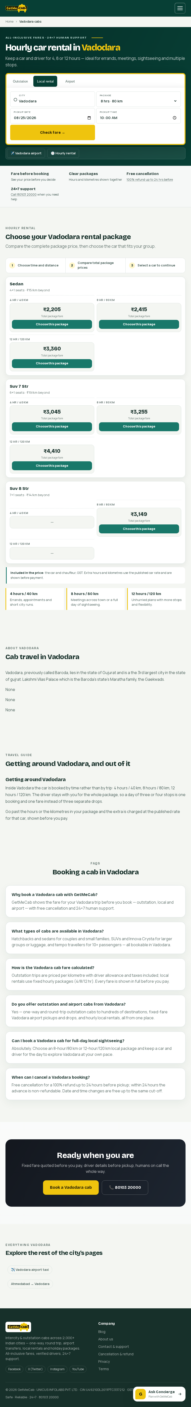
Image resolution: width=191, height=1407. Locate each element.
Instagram (57, 1369)
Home (9, 21)
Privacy (104, 1361)
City (22, 95)
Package (106, 95)
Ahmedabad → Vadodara (30, 1283)
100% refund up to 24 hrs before (150, 179)
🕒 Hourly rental (63, 153)
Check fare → (52, 132)
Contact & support (113, 1346)
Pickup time (108, 112)
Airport (70, 81)
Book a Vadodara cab (71, 1187)
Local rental (45, 81)
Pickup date (22, 112)
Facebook (14, 1369)
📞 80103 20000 (125, 1187)
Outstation (20, 81)
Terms (103, 1368)
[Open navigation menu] (180, 8)
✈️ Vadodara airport (26, 153)
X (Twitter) (35, 1369)
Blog (101, 1331)
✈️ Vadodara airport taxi (30, 1269)
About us (105, 1339)
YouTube (78, 1369)
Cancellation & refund (116, 1354)
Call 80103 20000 (24, 194)
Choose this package (52, 324)
